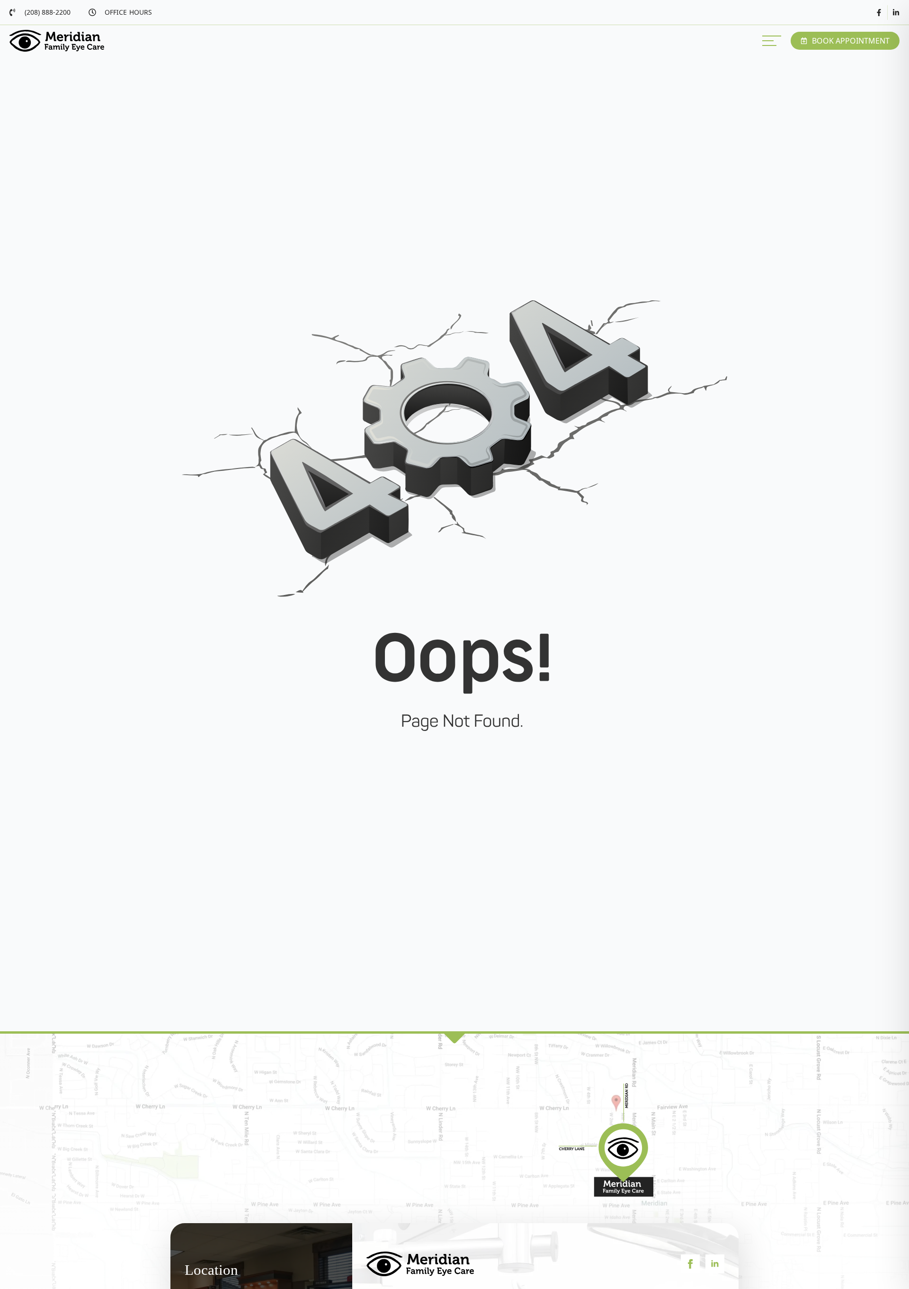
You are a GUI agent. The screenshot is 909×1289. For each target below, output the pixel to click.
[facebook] (690, 1263)
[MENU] (772, 41)
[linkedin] (714, 1263)
